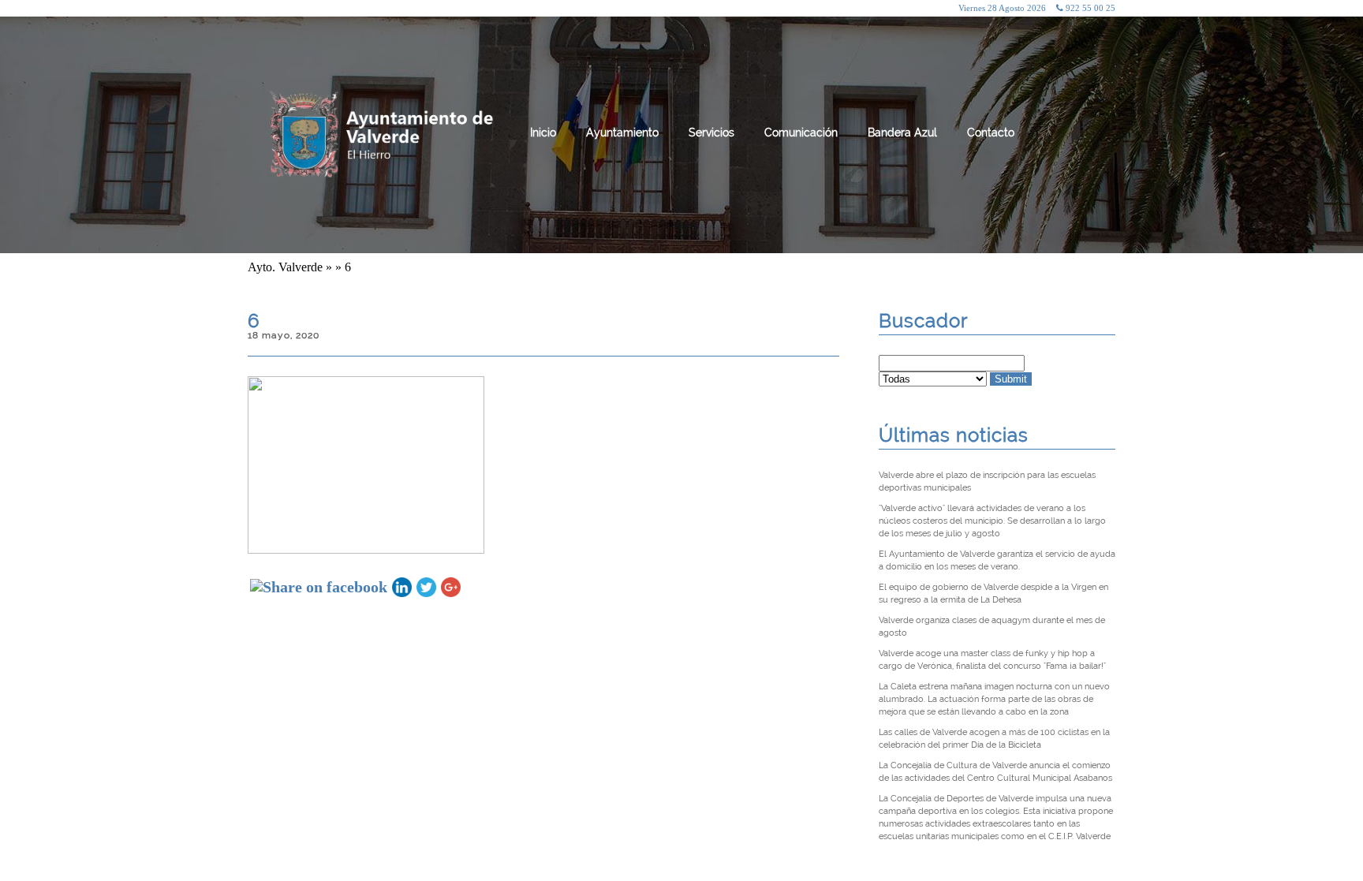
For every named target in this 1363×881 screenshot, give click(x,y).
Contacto (990, 132)
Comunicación (801, 132)
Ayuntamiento (622, 132)
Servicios (711, 132)
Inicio (543, 132)
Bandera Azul (902, 132)
